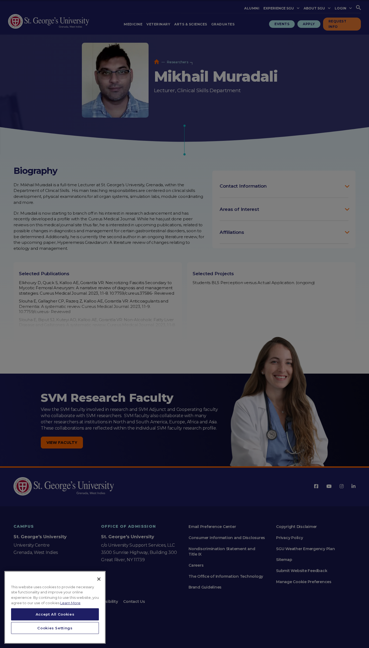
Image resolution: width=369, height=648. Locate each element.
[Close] (99, 579)
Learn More (70, 603)
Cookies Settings (55, 628)
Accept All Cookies (55, 614)
